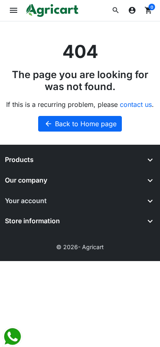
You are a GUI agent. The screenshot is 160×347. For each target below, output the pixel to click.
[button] (115, 10)
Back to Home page (80, 124)
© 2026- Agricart (80, 246)
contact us (136, 104)
